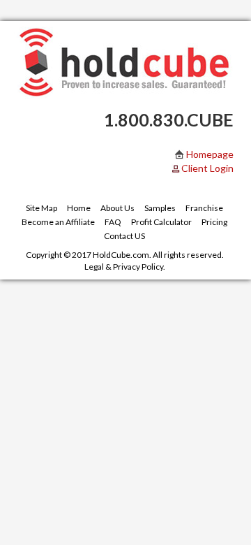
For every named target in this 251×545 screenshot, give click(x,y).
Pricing (214, 222)
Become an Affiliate (58, 222)
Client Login (207, 168)
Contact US (124, 236)
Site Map (41, 208)
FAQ (113, 222)
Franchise (204, 208)
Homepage (209, 154)
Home (79, 208)
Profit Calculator (161, 222)
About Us (117, 208)
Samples (160, 208)
